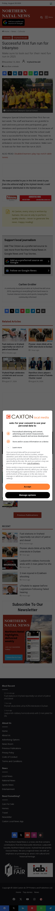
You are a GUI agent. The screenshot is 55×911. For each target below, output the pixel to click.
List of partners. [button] (33, 463)
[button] (27, 448)
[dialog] (27, 455)
